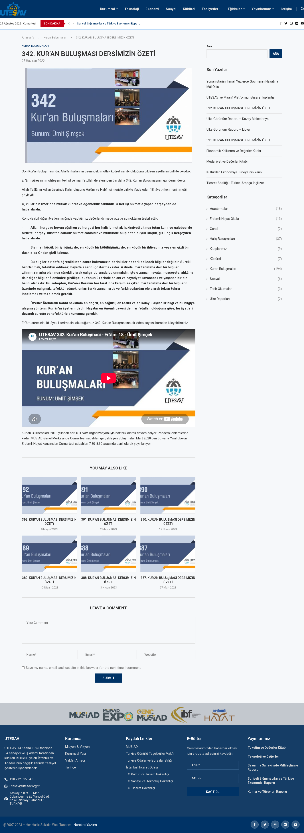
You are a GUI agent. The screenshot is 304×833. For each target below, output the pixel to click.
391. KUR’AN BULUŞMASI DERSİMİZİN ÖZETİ (239, 140)
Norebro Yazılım (85, 825)
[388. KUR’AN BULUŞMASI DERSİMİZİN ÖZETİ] (108, 554)
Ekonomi (152, 9)
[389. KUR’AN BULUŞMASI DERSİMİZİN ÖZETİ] (49, 554)
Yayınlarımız (261, 9)
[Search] (302, 9)
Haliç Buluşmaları (246, 239)
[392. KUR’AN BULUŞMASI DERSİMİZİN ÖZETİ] (49, 495)
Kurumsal (107, 9)
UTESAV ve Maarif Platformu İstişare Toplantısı (241, 97)
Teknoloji (131, 9)
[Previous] (69, 23)
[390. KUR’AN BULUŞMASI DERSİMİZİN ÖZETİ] (167, 495)
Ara (209, 46)
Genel (246, 229)
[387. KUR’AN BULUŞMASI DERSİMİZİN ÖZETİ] (167, 554)
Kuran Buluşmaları (55, 37)
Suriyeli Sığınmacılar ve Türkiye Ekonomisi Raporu (108, 23)
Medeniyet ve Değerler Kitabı (227, 162)
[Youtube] (302, 24)
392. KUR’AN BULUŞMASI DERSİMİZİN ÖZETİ (239, 108)
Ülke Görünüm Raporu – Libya (228, 129)
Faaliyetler (210, 9)
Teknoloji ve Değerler (263, 756)
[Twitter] (286, 24)
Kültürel (189, 9)
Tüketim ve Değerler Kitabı (267, 747)
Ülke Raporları (246, 299)
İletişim (286, 9)
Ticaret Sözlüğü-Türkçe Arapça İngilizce (236, 183)
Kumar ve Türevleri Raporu (267, 791)
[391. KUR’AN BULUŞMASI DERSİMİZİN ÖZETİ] (108, 495)
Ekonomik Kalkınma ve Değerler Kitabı (234, 151)
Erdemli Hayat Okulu (246, 219)
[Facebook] (281, 24)
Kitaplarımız (246, 249)
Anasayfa (28, 37)
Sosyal (171, 9)
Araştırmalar (246, 209)
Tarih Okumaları (246, 289)
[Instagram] (291, 24)
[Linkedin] (296, 24)
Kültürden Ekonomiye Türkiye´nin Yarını (234, 172)
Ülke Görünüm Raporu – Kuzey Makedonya (238, 119)
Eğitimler (235, 9)
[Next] (73, 23)
